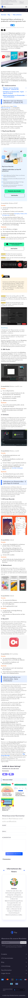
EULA (4, 990)
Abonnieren (23, 942)
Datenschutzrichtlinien (7, 989)
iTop (14, 932)
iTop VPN (3, 7)
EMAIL (4, 831)
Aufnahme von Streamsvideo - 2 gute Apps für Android (13, 92)
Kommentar (6, 837)
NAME (4, 825)
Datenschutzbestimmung (7, 4)
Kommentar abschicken (14, 853)
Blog (9, 14)
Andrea (3, 27)
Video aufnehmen (17, 14)
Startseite (3, 14)
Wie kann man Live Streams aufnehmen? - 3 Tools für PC (11, 88)
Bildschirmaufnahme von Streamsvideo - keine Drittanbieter (14, 96)
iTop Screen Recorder (2, 10)
